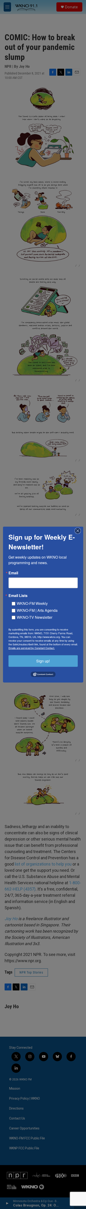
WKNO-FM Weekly (32, 603)
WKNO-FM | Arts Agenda (37, 610)
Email (13, 573)
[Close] (79, 530)
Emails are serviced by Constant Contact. (31, 647)
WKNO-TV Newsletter (34, 617)
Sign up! (43, 660)
